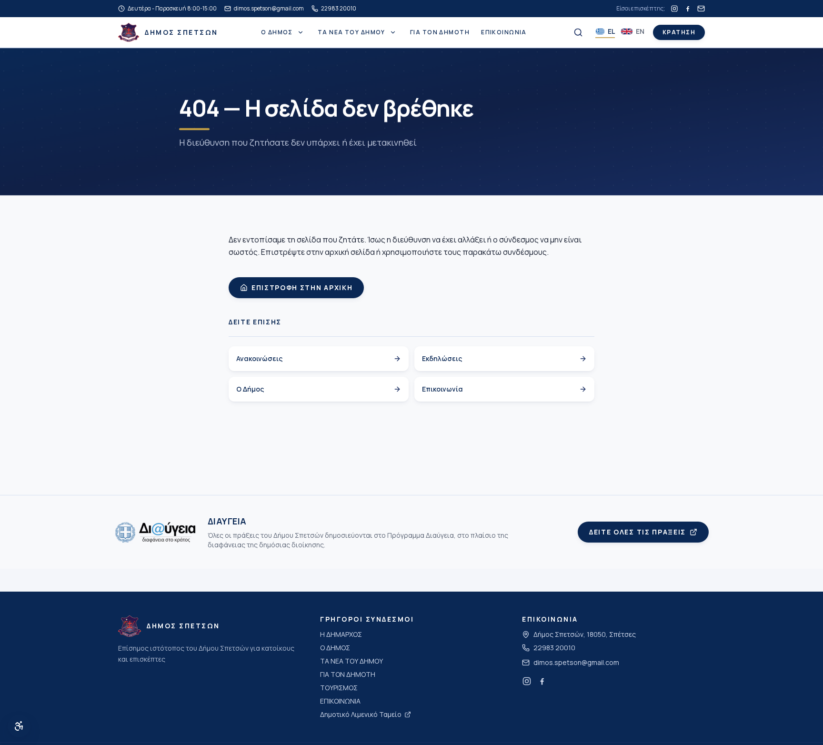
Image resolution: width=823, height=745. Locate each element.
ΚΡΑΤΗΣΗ (678, 32)
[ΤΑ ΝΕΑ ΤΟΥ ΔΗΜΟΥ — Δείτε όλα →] (393, 32)
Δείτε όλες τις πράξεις (637, 531)
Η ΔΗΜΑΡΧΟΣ (341, 634)
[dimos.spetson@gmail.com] (701, 8)
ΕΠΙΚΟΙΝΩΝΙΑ (504, 32)
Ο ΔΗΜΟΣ (277, 32)
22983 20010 (554, 647)
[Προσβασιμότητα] (19, 726)
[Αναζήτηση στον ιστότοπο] (578, 32)
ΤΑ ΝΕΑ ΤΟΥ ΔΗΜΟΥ (351, 32)
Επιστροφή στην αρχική (301, 287)
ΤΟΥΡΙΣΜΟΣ (339, 687)
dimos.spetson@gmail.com (576, 662)
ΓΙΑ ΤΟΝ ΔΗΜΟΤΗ (440, 32)
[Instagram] (674, 8)
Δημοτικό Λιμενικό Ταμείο (360, 714)
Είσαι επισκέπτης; (640, 8)
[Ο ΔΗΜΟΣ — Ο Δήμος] (300, 32)
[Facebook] (688, 8)
